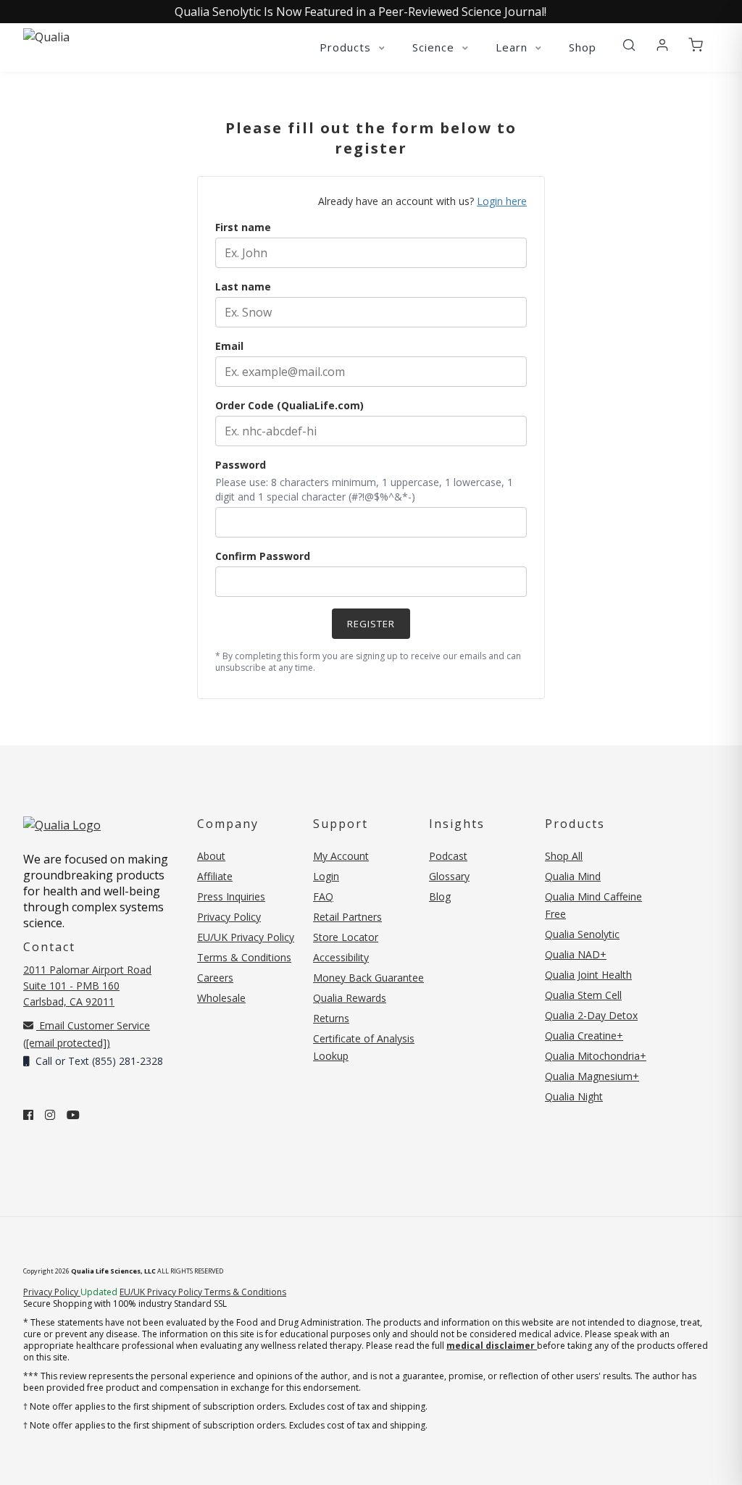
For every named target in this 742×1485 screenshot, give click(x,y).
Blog (440, 896)
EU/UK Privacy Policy (245, 937)
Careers (215, 977)
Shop (582, 47)
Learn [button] (513, 47)
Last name (243, 286)
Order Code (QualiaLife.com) (289, 405)
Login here (502, 201)
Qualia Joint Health (588, 975)
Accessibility (341, 957)
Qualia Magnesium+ (592, 1076)
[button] (629, 46)
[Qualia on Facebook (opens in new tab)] (28, 1115)
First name (243, 227)
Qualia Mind (573, 876)
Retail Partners (347, 917)
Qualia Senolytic (582, 934)
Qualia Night (574, 1096)
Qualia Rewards (349, 998)
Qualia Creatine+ (584, 1035)
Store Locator (345, 937)
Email (229, 346)
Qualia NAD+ (575, 954)
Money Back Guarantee (368, 977)
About (211, 856)
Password (240, 465)
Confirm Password (262, 556)
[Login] (662, 46)
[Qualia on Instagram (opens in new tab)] (50, 1115)
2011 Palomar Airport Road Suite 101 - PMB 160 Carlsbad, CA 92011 (87, 985)
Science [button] (435, 47)
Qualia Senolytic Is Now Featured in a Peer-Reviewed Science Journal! (360, 12)
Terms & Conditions (244, 957)
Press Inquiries (231, 896)
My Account (341, 856)
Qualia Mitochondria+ (595, 1056)
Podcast (448, 856)
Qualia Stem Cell (583, 995)
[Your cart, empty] (695, 46)
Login (326, 876)
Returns (331, 1018)
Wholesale (221, 998)
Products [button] (347, 47)
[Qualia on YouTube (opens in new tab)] (73, 1115)
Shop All (564, 856)
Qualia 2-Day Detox (591, 1015)
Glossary (449, 876)
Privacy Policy (229, 917)
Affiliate (215, 876)
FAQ (323, 896)
